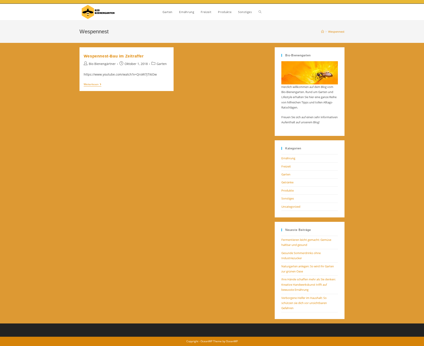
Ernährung (288, 158)
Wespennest (336, 32)
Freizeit (286, 166)
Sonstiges (287, 198)
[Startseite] (322, 32)
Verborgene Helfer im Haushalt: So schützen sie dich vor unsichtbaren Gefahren (304, 303)
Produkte (287, 190)
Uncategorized (290, 207)
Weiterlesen (92, 85)
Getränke (287, 182)
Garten (162, 64)
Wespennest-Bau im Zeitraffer (114, 56)
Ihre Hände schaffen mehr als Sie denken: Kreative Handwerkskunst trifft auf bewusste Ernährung (308, 284)
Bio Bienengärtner (102, 64)
